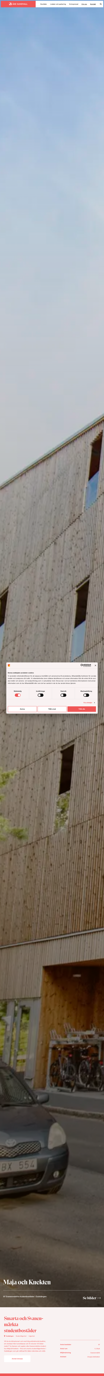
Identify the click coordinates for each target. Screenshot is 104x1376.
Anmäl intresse (17, 1359)
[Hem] (18, 4)
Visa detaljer (87, 702)
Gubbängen (10, 1336)
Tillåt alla (82, 709)
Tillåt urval (52, 709)
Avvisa (22, 709)
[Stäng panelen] (95, 665)
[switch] (40, 695)
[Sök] (100, 4)
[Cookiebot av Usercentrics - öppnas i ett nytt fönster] (82, 665)
